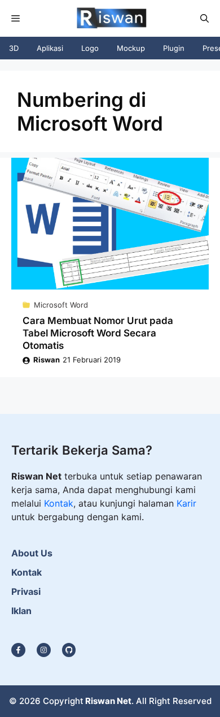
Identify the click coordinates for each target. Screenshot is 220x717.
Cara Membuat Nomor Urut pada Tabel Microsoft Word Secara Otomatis (98, 333)
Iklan (21, 610)
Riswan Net (108, 701)
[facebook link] (69, 650)
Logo (90, 48)
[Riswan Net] (109, 18)
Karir (186, 503)
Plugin (173, 48)
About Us (31, 553)
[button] (204, 18)
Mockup (131, 48)
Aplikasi (50, 48)
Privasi (26, 591)
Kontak (58, 503)
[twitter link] (44, 650)
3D (14, 48)
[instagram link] (18, 650)
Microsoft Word (61, 304)
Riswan (46, 359)
